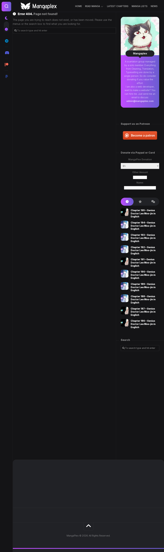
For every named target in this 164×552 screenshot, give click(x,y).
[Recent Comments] (152, 202)
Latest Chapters (117, 6)
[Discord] (6, 53)
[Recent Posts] (127, 202)
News (154, 6)
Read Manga (92, 6)
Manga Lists (140, 6)
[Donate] (6, 76)
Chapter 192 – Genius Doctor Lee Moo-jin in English (143, 250)
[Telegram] (6, 41)
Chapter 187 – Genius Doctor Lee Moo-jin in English (143, 311)
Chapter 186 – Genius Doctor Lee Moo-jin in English (143, 323)
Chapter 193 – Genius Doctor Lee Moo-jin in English (143, 238)
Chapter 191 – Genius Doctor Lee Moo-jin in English (143, 262)
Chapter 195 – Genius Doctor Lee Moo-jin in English (143, 213)
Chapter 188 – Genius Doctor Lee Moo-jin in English (143, 299)
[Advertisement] (140, 405)
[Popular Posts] (140, 202)
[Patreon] (6, 64)
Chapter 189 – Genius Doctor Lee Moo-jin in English (143, 287)
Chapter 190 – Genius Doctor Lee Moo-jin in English (143, 274)
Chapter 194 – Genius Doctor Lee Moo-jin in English (143, 225)
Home (78, 6)
